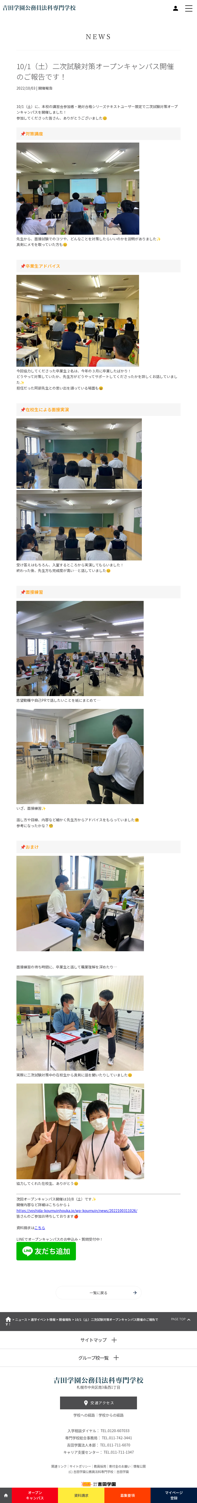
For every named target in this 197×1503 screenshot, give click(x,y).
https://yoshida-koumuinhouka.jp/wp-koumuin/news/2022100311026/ (76, 1210)
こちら (39, 1227)
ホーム (8, 1319)
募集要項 (127, 1495)
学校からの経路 (111, 1415)
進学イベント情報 (43, 1319)
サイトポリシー (80, 1466)
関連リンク (59, 1466)
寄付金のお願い (120, 1466)
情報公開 (139, 1466)
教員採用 (100, 1466)
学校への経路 (84, 1415)
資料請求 (81, 1495)
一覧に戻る (98, 1292)
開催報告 (65, 1319)
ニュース (21, 1319)
